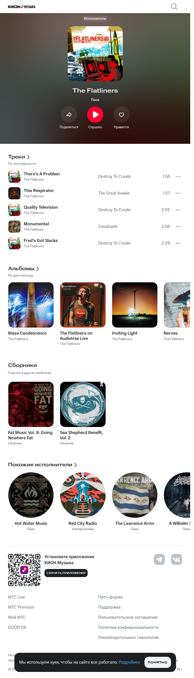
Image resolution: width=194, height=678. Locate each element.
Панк (95, 99)
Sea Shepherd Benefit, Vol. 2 (81, 435)
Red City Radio (82, 523)
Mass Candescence (27, 333)
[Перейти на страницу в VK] (176, 559)
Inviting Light (124, 333)
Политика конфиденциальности (128, 628)
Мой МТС (17, 617)
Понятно (157, 662)
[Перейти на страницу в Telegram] (159, 559)
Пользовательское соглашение (128, 617)
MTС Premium (21, 607)
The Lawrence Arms (134, 523)
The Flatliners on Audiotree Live (76, 336)
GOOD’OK (17, 628)
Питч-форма (110, 597)
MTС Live (16, 597)
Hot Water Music (31, 523)
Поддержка (109, 607)
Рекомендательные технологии (128, 638)
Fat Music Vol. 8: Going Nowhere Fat (30, 435)
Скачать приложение (66, 573)
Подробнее (129, 662)
